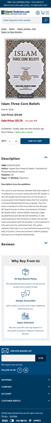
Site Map (13, 416)
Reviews (8, 244)
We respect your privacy (11, 364)
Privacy (4, 416)
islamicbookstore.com (16, 12)
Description (10, 159)
